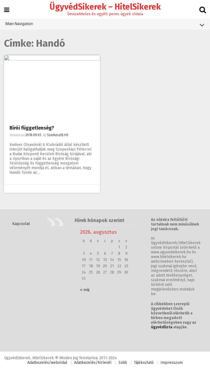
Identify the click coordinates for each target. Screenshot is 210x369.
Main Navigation (19, 24)
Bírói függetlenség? (32, 128)
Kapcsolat (21, 223)
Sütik (122, 362)
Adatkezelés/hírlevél (93, 362)
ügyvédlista (161, 327)
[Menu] (6, 10)
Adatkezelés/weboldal (47, 362)
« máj (84, 289)
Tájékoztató (144, 362)
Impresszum (172, 362)
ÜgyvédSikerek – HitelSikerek (105, 7)
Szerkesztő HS (57, 135)
